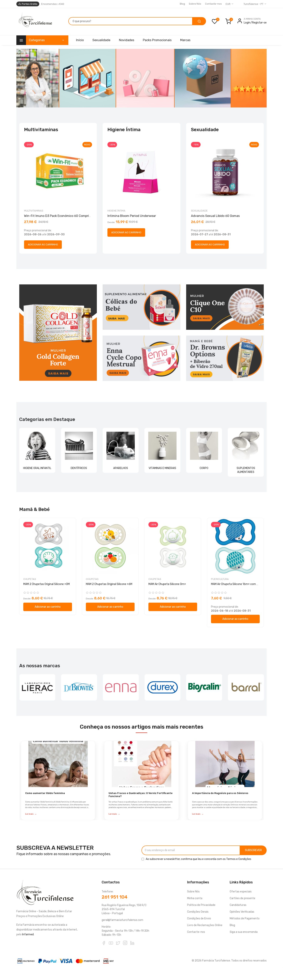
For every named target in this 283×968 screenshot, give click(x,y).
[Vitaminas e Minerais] (162, 446)
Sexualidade (199, 210)
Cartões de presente (242, 898)
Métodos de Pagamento (245, 918)
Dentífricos (79, 468)
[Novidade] (141, 78)
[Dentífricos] (79, 446)
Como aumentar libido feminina (45, 793)
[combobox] (130, 21)
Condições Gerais (197, 911)
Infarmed (28, 934)
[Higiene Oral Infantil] (37, 446)
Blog (182, 3)
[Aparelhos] (120, 446)
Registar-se (259, 22)
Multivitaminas (33, 210)
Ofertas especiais (241, 891)
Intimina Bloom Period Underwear (131, 216)
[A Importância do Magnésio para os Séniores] (225, 764)
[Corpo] (204, 446)
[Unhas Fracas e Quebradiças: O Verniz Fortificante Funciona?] (141, 764)
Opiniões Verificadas (242, 911)
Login (247, 22)
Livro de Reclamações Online (204, 925)
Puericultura (220, 579)
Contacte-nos (213, 3)
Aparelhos (120, 468)
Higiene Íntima (116, 210)
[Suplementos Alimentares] (246, 446)
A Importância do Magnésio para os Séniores (220, 793)
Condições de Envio (199, 918)
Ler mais (31, 814)
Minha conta (194, 898)
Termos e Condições (238, 859)
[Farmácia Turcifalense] (35, 21)
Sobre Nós (195, 3)
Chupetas (29, 579)
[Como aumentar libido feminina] (58, 764)
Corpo (204, 468)
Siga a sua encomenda (244, 932)
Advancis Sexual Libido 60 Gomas (215, 216)
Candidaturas (238, 905)
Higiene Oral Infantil (37, 468)
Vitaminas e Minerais (162, 468)
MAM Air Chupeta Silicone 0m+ (167, 584)
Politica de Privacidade (201, 905)
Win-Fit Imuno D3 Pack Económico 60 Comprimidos (61, 216)
